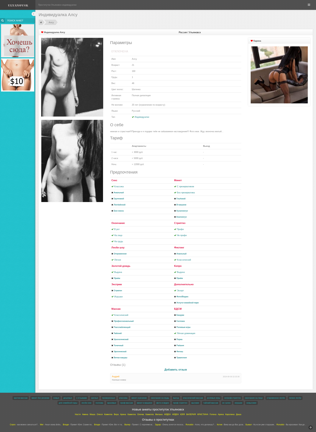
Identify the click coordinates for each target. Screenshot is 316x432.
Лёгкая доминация (186, 333)
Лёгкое (117, 260)
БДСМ (178, 308)
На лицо (118, 235)
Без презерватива (186, 192)
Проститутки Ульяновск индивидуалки (57, 5)
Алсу (51, 22)
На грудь (118, 241)
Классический (184, 260)
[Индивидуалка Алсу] (72, 77)
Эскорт (180, 290)
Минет (178, 180)
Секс (114, 180)
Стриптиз (179, 223)
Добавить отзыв (175, 369)
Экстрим (116, 284)
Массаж (116, 308)
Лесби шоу (117, 247)
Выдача (118, 272)
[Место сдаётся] (17, 25)
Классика (119, 186)
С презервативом (185, 186)
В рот (117, 229)
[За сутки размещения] (17, 59)
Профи (180, 229)
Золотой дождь (120, 265)
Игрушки (118, 296)
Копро (178, 265)
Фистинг (179, 247)
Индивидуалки (142, 117)
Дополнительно (184, 284)
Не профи (182, 235)
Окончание (118, 223)
